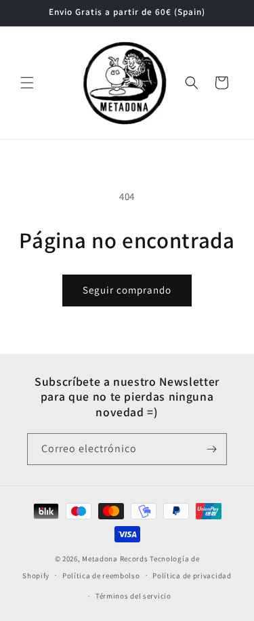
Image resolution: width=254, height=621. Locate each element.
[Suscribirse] (211, 449)
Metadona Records (115, 558)
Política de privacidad (191, 575)
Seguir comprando (127, 289)
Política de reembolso (101, 575)
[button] (27, 83)
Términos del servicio (133, 596)
